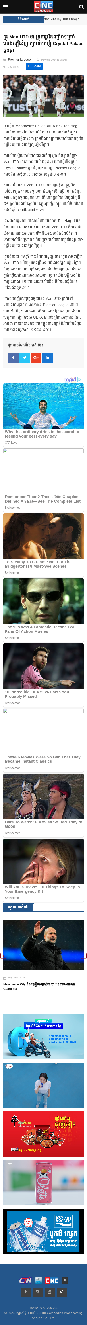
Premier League (19, 60)
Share (37, 66)
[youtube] (50, 1292)
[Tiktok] (62, 1292)
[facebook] (26, 1292)
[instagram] (38, 1292)
